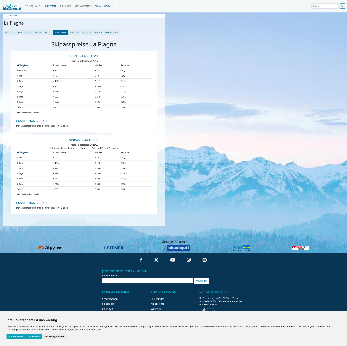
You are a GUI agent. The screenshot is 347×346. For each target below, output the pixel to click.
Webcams (38, 32)
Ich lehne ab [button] (34, 336)
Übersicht (9, 32)
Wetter (48, 32)
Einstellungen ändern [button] (54, 336)
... (5, 15)
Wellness (156, 308)
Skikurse (98, 32)
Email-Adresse (109, 275)
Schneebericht (24, 32)
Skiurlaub (65, 6)
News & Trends (83, 6)
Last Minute (157, 298)
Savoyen (13, 15)
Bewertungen (111, 32)
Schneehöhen (33, 6)
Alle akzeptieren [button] (16, 336)
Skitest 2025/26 (103, 6)
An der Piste (157, 303)
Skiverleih (86, 32)
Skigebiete (50, 6)
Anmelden (202, 280)
